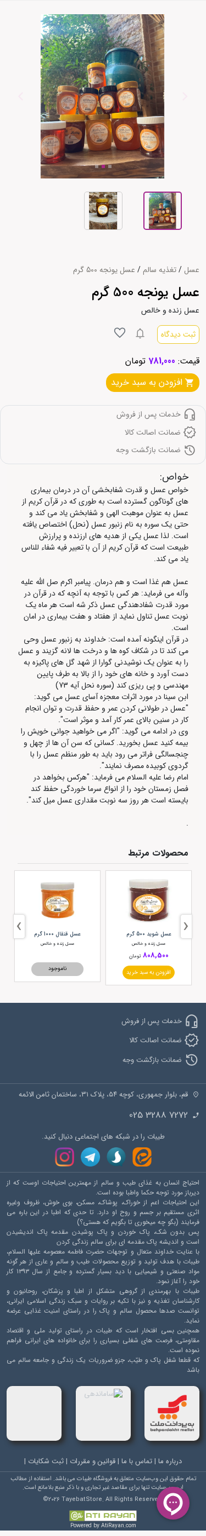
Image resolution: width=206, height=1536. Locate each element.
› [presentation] (19, 926)
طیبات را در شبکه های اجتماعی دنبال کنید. (103, 1136)
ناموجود (57, 969)
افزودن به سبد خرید (148, 972)
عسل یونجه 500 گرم (104, 270)
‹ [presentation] (186, 926)
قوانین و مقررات (92, 1461)
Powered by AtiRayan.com (103, 1526)
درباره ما (170, 1461)
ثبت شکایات (46, 1461)
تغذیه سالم (159, 270)
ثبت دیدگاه (178, 334)
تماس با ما (136, 1461)
